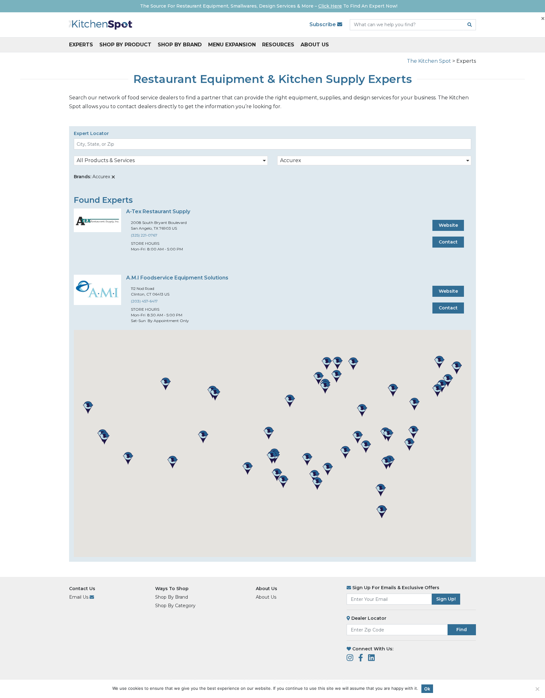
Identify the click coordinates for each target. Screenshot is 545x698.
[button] (248, 468)
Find (461, 629)
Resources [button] (278, 45)
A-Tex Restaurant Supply (158, 211)
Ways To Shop (172, 588)
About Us (315, 45)
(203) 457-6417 (144, 301)
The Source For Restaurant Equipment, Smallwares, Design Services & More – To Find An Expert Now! (268, 6)
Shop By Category (175, 605)
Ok (427, 688)
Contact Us (82, 588)
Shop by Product (125, 45)
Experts (81, 45)
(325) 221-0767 (144, 235)
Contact (448, 242)
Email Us (79, 597)
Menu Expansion (232, 45)
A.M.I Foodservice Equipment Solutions (177, 278)
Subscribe (323, 24)
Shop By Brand (180, 45)
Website (448, 225)
